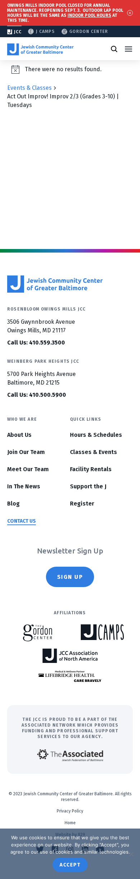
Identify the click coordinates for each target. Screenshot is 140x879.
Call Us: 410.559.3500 (36, 342)
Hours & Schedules (96, 434)
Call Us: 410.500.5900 (36, 394)
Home (70, 822)
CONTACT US (21, 521)
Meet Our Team (28, 469)
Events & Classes (29, 87)
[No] (131, 854)
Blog (13, 503)
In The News (23, 486)
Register (82, 503)
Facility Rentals (91, 469)
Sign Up (70, 576)
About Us (19, 434)
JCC (18, 31)
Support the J (88, 486)
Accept (70, 865)
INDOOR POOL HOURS (89, 15)
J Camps (45, 31)
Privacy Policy (70, 811)
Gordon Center (88, 31)
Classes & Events (93, 452)
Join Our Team (26, 452)
